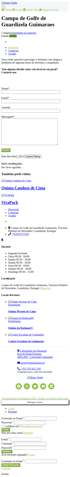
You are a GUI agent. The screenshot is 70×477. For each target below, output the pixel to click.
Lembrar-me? (13, 426)
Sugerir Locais (50, 9)
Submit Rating (33, 156)
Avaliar (12, 53)
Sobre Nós (32, 9)
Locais (19, 9)
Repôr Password (11, 465)
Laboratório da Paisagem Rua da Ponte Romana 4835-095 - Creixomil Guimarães (35, 353)
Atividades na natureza (24, 32)
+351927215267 (20, 234)
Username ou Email (12, 418)
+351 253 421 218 (30, 368)
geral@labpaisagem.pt (32, 362)
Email (5, 439)
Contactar (13, 50)
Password (7, 422)
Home (8, 9)
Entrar (6, 429)
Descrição (13, 47)
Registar (12, 411)
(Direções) (45, 288)
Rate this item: (9, 156)
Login (11, 408)
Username (7, 443)
